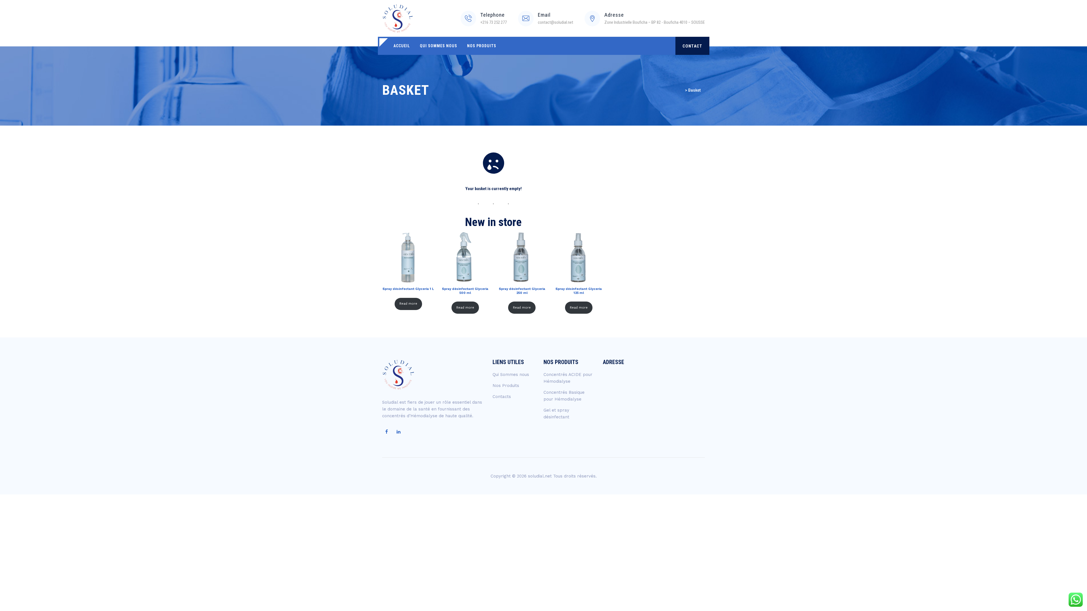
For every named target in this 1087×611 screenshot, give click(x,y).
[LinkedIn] (398, 432)
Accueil (401, 46)
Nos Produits (481, 46)
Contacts (502, 396)
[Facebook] (386, 432)
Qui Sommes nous (438, 46)
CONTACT (692, 46)
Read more (408, 304)
